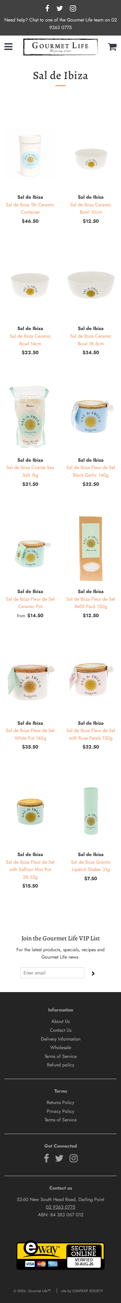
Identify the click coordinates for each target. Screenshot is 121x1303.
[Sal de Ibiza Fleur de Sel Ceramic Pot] (30, 548)
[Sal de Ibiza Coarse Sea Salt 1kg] (30, 416)
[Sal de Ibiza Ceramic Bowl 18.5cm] (91, 285)
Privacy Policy (60, 1111)
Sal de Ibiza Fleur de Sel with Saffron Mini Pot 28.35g (30, 869)
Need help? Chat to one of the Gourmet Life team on (57, 19)
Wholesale (60, 1047)
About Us (60, 1021)
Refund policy (60, 1064)
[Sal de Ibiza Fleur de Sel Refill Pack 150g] (91, 548)
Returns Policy (60, 1102)
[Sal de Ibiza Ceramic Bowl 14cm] (30, 285)
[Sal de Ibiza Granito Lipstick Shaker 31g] (91, 811)
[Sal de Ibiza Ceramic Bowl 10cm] (91, 153)
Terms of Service (61, 1056)
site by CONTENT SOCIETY (82, 1291)
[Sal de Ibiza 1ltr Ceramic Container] (30, 153)
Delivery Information (60, 1039)
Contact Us (60, 1030)
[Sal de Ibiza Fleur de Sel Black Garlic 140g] (91, 416)
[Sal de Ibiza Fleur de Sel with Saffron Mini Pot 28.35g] (30, 811)
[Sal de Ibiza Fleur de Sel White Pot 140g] (30, 679)
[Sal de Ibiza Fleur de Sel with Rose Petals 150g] (91, 679)
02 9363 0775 (60, 1207)
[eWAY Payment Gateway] (60, 1268)
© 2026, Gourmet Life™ (32, 1291)
